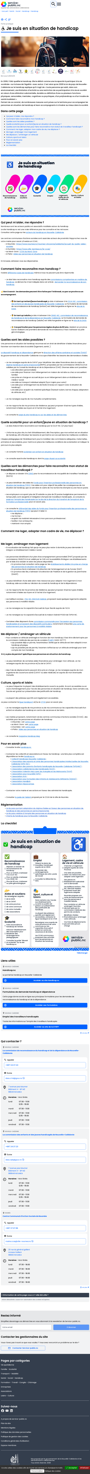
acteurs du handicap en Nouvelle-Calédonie (45, 232)
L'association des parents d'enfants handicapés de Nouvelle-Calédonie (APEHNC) (46, 766)
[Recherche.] (53, 4)
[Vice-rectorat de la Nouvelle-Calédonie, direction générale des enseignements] (37, 71)
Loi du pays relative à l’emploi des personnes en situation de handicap (36, 813)
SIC (30, 599)
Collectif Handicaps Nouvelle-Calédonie (28, 759)
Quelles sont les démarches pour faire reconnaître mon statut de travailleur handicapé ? (44, 126)
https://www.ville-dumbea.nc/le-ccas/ (33, 249)
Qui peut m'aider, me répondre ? (20, 116)
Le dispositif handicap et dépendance (17, 352)
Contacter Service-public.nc (25, 1348)
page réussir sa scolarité (54, 458)
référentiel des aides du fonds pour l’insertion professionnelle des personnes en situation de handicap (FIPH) (46, 509)
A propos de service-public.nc (14, 1419)
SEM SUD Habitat (39, 599)
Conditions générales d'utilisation (15, 1441)
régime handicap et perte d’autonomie (23, 365)
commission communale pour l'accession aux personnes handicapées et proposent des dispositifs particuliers (44, 622)
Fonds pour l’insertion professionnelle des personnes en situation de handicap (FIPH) (44, 483)
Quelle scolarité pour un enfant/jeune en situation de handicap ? (33, 124)
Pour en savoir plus (14, 140)
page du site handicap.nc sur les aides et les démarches (43, 414)
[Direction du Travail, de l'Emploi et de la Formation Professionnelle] (32, 71)
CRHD (30, 473)
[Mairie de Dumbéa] (66, 71)
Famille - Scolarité (9, 1369)
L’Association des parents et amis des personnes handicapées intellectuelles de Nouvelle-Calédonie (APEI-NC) (50, 762)
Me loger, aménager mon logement (21, 132)
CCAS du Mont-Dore (28, 251)
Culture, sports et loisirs (16, 137)
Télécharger (82, 953)
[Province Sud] (15, 71)
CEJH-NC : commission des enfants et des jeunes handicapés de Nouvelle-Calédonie (49, 302)
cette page (30, 722)
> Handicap (34, 11)
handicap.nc (26, 747)
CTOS (43, 702)
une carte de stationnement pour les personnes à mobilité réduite (45, 625)
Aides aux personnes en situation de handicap (33, 254)
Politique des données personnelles (16, 1432)
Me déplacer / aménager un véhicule (22, 134)
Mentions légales (8, 1427)
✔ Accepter (71, 1468)
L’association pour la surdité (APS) (26, 774)
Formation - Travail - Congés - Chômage (18, 1382)
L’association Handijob (20, 781)
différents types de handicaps (21, 273)
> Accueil (4, 11)
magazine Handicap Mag (29, 736)
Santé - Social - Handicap (12, 1378)
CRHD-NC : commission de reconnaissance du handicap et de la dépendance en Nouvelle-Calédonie (49, 316)
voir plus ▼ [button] (85, 1033)
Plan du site (6, 1423)
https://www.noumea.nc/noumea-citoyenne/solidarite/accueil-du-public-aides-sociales (46, 245)
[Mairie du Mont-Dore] (72, 71)
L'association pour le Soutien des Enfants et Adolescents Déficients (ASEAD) (43, 779)
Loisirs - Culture (7, 1395)
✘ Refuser (84, 1468)
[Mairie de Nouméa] (60, 71)
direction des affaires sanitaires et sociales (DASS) (65, 352)
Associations (6, 1391)
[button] (45, 1078)
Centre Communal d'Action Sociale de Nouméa (25, 1216)
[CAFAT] (9, 71)
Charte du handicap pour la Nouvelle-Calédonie (26, 816)
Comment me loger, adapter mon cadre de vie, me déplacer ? (33, 129)
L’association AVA (18, 776)
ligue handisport (26, 702)
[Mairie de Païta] (77, 71)
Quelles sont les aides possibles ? (20, 121)
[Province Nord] (20, 71)
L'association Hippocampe (22, 784)
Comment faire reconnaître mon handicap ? (25, 119)
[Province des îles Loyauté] (26, 71)
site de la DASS (80, 320)
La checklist (11, 145)
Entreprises (6, 1387)
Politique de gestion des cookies (14, 1436)
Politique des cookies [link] (53, 1471)
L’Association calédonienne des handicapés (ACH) (33, 769)
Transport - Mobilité (9, 1373)
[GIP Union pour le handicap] (55, 71)
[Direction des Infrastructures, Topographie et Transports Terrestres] (49, 71)
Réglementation (13, 142)
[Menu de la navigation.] (59, 4)
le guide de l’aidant (23, 797)
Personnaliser (37, 1471)
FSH (26, 599)
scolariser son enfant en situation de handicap (43, 452)
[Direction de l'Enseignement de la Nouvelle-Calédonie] (43, 71)
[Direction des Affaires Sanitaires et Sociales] (3, 71)
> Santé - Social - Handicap (18, 11)
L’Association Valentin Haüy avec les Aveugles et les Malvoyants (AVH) (41, 771)
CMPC (51, 640)
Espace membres (8, 1445)
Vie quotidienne (7, 1365)
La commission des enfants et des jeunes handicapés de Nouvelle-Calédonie (38, 1134)
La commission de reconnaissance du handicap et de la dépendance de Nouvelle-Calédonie (41, 1051)
